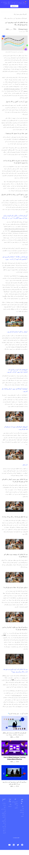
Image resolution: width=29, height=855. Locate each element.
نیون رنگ (25, 302)
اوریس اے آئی (16, 695)
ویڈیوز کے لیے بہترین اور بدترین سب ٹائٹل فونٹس (14, 783)
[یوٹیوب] (9, 845)
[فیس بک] (22, 845)
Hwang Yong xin (24, 29)
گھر (25, 14)
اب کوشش (14, 6)
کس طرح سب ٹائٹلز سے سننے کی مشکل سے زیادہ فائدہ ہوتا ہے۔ (14, 733)
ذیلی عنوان (19, 14)
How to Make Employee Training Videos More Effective (14, 758)
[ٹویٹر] (18, 845)
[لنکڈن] (14, 845)
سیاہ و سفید (24, 275)
